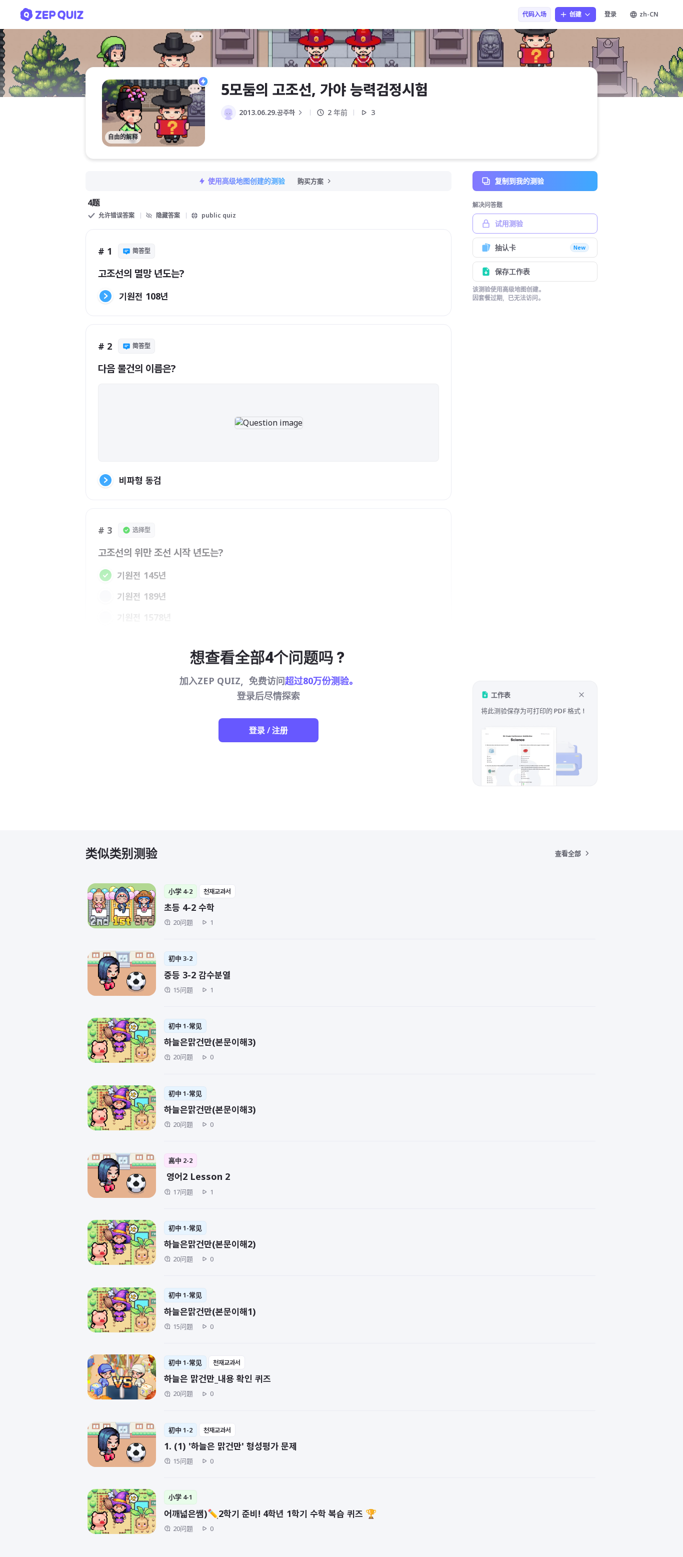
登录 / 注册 (268, 730)
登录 (610, 14)
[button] (535, 733)
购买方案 (311, 181)
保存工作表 (512, 271)
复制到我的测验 (519, 181)
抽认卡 (540, 247)
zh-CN (649, 14)
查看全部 (568, 853)
